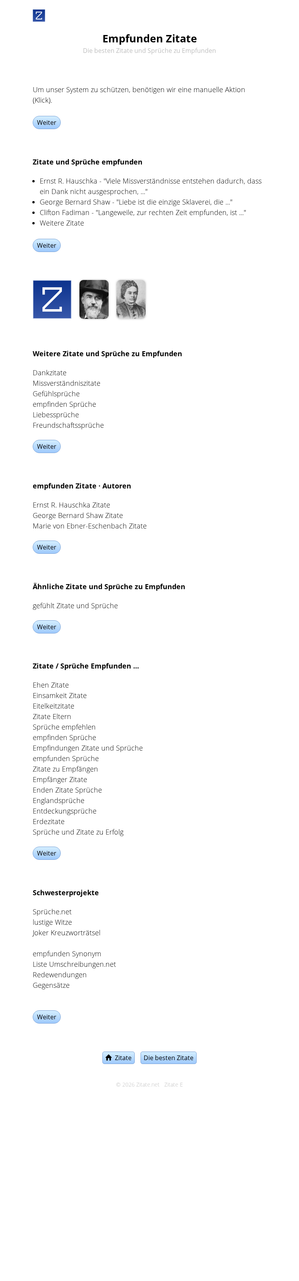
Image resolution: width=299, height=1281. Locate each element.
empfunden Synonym (67, 953)
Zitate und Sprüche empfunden (87, 161)
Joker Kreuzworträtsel (66, 932)
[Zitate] (39, 14)
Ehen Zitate (51, 685)
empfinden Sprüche (64, 404)
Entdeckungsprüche (65, 811)
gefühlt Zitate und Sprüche (75, 605)
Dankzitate (50, 372)
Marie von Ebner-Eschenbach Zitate (90, 525)
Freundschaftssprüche (68, 425)
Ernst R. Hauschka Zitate (71, 504)
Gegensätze (51, 985)
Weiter (46, 122)
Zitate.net (148, 1084)
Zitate (122, 1058)
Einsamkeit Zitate (60, 695)
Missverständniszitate (66, 383)
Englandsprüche (58, 800)
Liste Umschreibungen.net (74, 964)
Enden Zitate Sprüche (67, 789)
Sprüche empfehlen (64, 727)
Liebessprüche (56, 414)
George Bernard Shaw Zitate (78, 515)
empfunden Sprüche (66, 758)
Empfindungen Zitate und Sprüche (88, 747)
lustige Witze (52, 922)
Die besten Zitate (168, 1058)
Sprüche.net (52, 911)
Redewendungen (60, 974)
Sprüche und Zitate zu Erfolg (78, 831)
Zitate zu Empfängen (65, 769)
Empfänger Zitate (60, 779)
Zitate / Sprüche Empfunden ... (86, 665)
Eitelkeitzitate (53, 705)
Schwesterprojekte (66, 892)
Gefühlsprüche (56, 393)
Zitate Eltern (52, 716)
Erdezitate (49, 821)
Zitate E (173, 1084)
